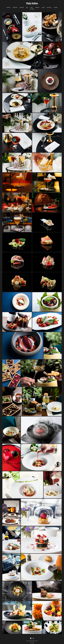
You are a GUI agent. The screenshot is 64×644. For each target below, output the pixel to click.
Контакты (49, 7)
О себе (43, 7)
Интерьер (22, 7)
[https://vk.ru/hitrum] (30, 638)
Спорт (31, 7)
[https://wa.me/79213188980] (33, 638)
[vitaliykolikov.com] (32, 3)
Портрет (8, 7)
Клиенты (37, 7)
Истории (32, 9)
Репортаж (15, 7)
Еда (27, 7)
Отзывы (55, 7)
